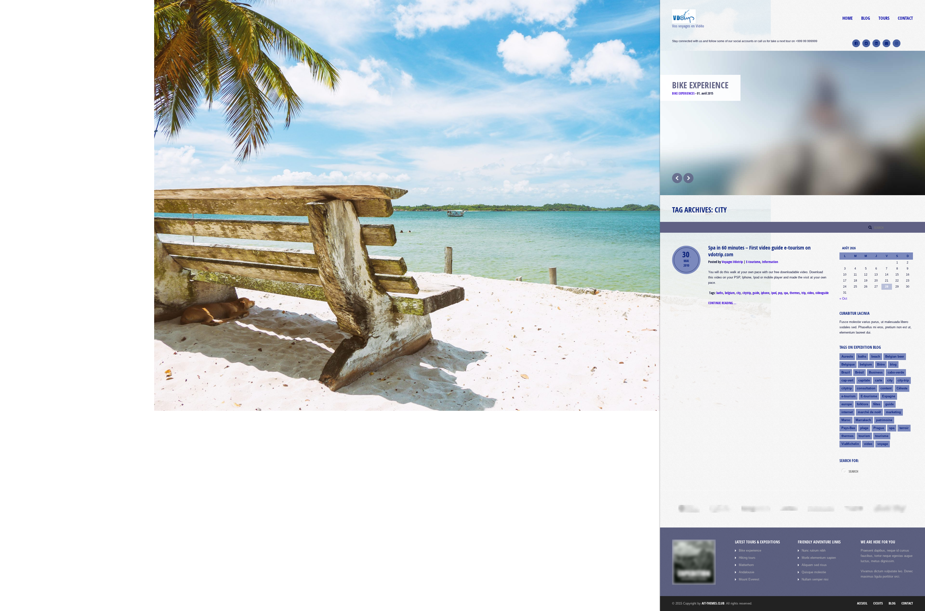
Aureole (847, 356)
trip (803, 293)
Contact (905, 18)
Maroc (846, 420)
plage (864, 428)
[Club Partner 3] (755, 509)
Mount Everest (749, 579)
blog (893, 364)
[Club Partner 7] (890, 508)
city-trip (903, 380)
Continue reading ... (722, 303)
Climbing (678, 93)
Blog (865, 18)
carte (878, 380)
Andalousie (746, 572)
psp (780, 293)
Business (876, 372)
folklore (862, 404)
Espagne (888, 396)
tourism (864, 436)
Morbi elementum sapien (819, 558)
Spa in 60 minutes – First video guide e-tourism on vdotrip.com (759, 251)
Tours (884, 18)
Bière (881, 364)
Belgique (848, 364)
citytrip (746, 293)
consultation (866, 388)
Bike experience (750, 550)
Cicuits (878, 603)
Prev (677, 178)
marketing (893, 412)
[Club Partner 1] (689, 509)
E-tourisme (753, 261)
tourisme (881, 436)
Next (688, 178)
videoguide (822, 293)
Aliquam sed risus (814, 565)
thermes (795, 293)
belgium (730, 293)
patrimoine (884, 420)
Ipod (773, 293)
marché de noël (869, 412)
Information (770, 261)
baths (719, 293)
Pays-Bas (848, 428)
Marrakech (863, 420)
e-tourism (848, 396)
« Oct (843, 298)
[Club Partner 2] (720, 509)
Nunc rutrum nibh (814, 550)
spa (786, 293)
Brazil (845, 372)
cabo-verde (896, 372)
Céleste (902, 388)
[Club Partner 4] (789, 508)
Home (847, 18)
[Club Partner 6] (853, 508)
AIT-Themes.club (713, 603)
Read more (852, 174)
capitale (864, 380)
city (738, 293)
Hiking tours (747, 558)
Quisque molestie (814, 572)
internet (847, 412)
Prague (878, 428)
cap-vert (847, 380)
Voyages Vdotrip (732, 261)
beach (875, 356)
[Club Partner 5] (821, 509)
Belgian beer (894, 356)
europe (846, 404)
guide (756, 293)
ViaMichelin (850, 444)
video (810, 293)
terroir (904, 428)
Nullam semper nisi (815, 579)
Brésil (859, 372)
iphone (765, 293)
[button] (858, 104)
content (886, 388)
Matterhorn (746, 565)
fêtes (876, 404)
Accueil (862, 603)
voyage (882, 444)
